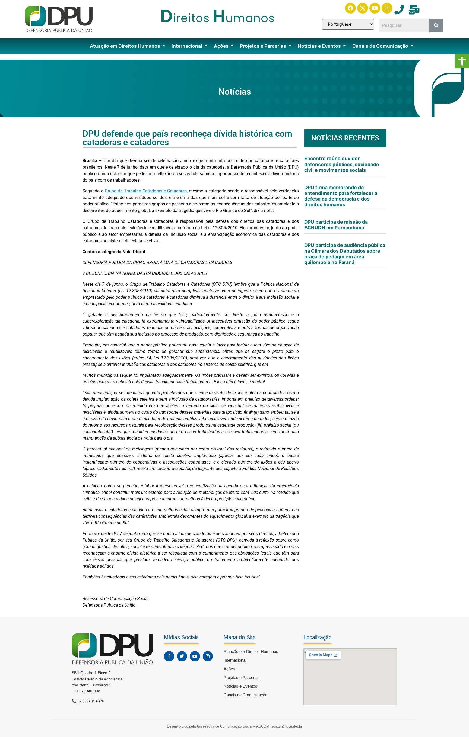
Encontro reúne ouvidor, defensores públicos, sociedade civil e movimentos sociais (341, 164)
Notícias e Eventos (320, 46)
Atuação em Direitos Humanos (125, 46)
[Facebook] (350, 8)
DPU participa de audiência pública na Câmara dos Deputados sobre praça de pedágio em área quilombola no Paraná (344, 253)
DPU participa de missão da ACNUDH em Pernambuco (336, 224)
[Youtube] (374, 8)
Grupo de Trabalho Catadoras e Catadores (146, 191)
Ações (222, 46)
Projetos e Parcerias (263, 46)
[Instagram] (387, 8)
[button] (462, 61)
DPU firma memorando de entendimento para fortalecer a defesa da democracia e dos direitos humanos (340, 196)
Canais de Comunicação (380, 46)
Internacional (187, 46)
